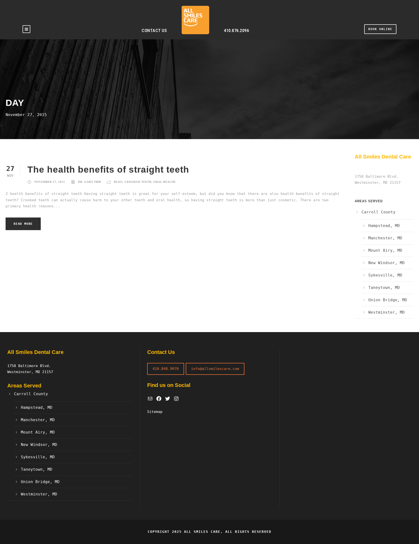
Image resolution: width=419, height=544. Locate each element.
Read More (23, 224)
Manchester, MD (385, 238)
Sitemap (154, 412)
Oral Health (164, 181)
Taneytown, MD (384, 287)
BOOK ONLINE (380, 29)
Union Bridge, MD (387, 300)
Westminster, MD (386, 312)
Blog (118, 181)
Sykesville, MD (385, 275)
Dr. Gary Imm (89, 181)
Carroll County (378, 212)
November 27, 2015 (49, 181)
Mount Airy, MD (385, 250)
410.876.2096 (236, 30)
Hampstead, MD (384, 225)
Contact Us (154, 30)
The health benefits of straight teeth (108, 170)
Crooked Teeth (138, 181)
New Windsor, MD (386, 262)
